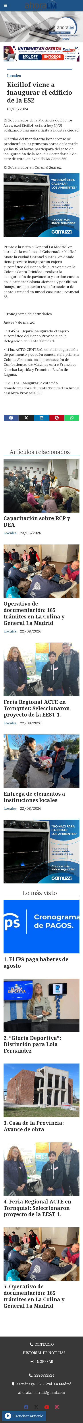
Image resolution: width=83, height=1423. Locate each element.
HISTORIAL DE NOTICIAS (44, 1352)
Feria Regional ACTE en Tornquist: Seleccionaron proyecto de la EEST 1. (37, 708)
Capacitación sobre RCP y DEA (37, 521)
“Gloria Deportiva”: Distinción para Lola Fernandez (32, 1044)
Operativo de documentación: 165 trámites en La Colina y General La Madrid (34, 613)
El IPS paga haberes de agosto (36, 962)
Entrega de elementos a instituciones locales (34, 797)
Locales (14, 75)
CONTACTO (44, 1344)
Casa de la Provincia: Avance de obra (34, 1126)
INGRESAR (44, 1361)
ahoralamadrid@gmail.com (41, 1392)
